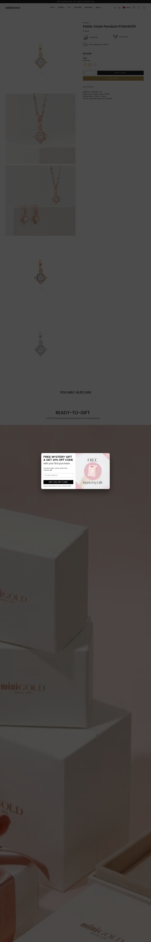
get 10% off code (58, 482)
